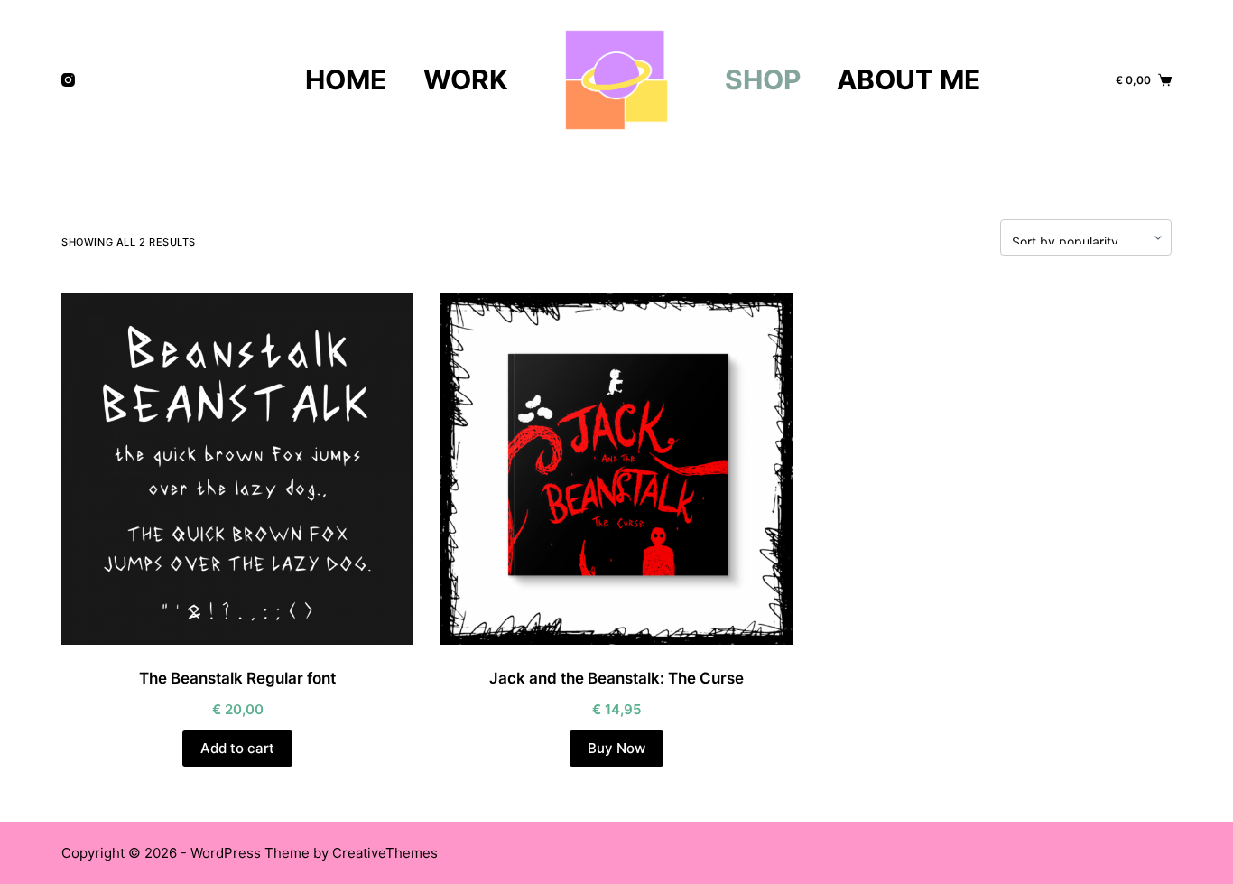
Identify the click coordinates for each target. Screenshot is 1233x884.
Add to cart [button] (237, 748)
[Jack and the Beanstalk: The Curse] (616, 469)
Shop (763, 79)
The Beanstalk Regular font (237, 678)
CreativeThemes (385, 852)
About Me (908, 79)
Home (345, 79)
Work (465, 79)
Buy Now (616, 748)
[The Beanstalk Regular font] (237, 469)
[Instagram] (68, 80)
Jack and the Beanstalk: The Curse (616, 678)
